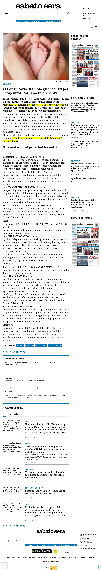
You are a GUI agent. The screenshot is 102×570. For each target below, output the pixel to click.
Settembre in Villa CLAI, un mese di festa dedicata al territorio (45, 492)
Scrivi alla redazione (89, 15)
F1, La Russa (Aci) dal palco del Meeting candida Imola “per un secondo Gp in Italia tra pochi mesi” (45, 510)
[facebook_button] (88, 27)
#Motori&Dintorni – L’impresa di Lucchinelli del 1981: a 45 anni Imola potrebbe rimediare (46, 449)
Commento (10, 379)
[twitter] (6, 351)
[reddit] (20, 351)
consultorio (29, 345)
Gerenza (64, 558)
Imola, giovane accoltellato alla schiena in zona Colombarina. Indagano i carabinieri (84, 203)
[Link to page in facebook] (8, 541)
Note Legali (54, 558)
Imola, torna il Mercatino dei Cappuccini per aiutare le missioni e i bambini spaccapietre (85, 167)
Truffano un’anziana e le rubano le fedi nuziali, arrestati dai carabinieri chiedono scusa (45, 475)
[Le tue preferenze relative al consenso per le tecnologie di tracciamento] (98, 566)
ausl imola (20, 345)
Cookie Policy (42, 558)
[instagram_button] (91, 27)
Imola (45, 345)
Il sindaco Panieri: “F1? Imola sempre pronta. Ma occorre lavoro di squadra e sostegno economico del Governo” (46, 427)
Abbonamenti (87, 11)
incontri (51, 345)
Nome (8, 384)
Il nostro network (63, 552)
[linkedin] (10, 351)
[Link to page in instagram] (16, 541)
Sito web (8, 391)
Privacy (32, 558)
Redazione (86, 8)
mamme (59, 345)
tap (96, 26)
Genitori (38, 345)
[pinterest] (13, 351)
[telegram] (24, 351)
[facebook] (3, 351)
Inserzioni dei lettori (89, 13)
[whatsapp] (17, 351)
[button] (65, 12)
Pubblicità (86, 18)
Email (8, 388)
